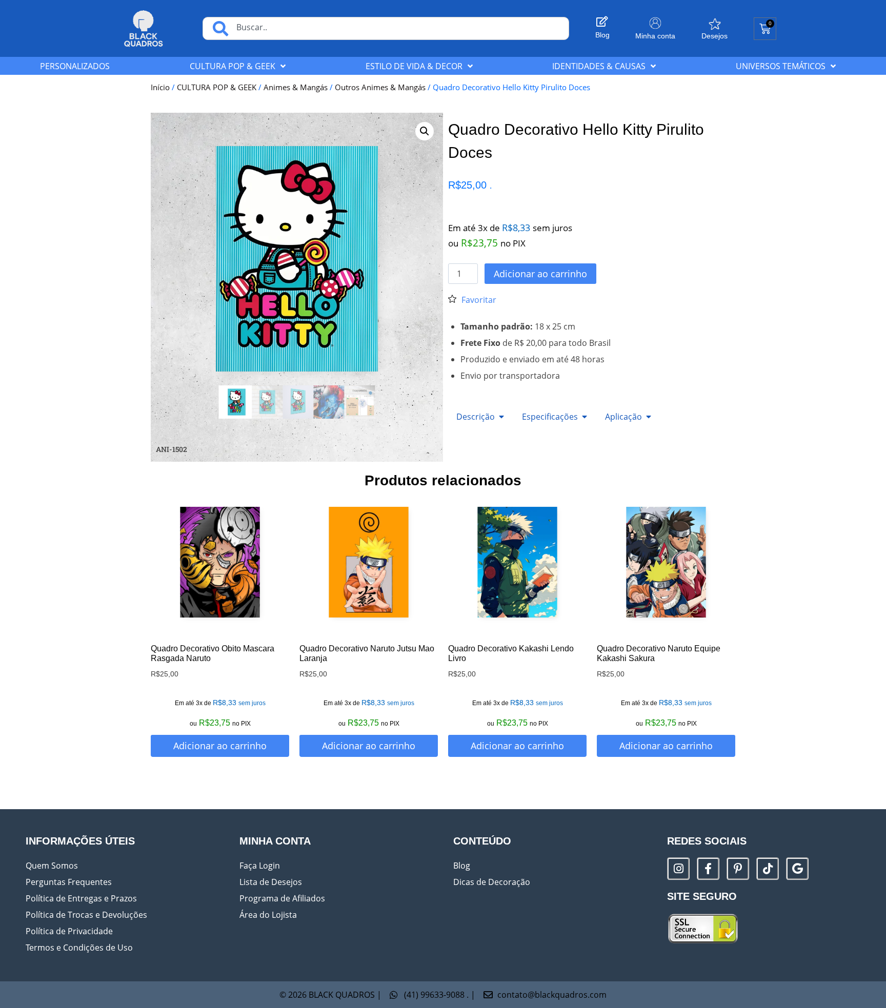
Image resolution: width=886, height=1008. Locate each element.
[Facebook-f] (708, 868)
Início (160, 87)
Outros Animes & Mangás (380, 87)
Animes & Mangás (296, 87)
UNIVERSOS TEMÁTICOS (780, 66)
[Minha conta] (655, 23)
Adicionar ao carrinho (540, 274)
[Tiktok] (767, 868)
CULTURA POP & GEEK (232, 66)
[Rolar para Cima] (860, 994)
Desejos (714, 36)
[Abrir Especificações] (584, 416)
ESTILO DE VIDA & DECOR (414, 66)
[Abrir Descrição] (501, 416)
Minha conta (655, 36)
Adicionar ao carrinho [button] (220, 745)
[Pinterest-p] (738, 868)
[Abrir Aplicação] (649, 416)
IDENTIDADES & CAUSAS (599, 66)
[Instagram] (678, 868)
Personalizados (75, 66)
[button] (424, 131)
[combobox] (386, 28)
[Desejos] (714, 24)
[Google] (797, 868)
